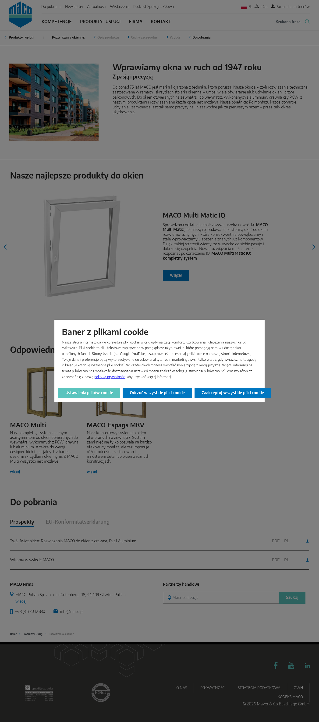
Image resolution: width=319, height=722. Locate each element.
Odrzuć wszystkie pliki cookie (157, 393)
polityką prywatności (109, 377)
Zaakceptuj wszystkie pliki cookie (233, 393)
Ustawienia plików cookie (89, 393)
